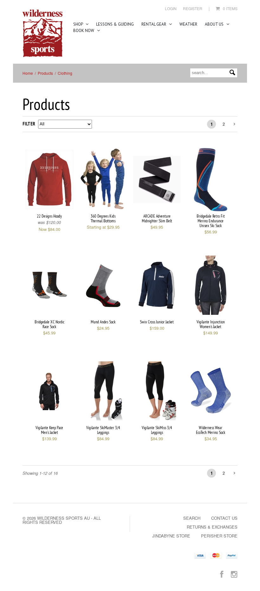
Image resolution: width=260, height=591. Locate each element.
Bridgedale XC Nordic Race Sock (49, 324)
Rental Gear (154, 24)
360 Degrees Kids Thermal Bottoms (103, 218)
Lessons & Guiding (115, 24)
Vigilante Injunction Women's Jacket (211, 324)
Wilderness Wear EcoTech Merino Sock (210, 430)
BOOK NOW (84, 30)
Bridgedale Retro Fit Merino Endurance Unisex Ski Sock (211, 220)
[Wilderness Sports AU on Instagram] (234, 573)
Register (192, 8)
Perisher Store (219, 536)
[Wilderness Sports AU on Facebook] (221, 573)
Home (28, 73)
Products (45, 73)
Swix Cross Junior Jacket (157, 322)
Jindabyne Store (171, 536)
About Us (214, 24)
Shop (78, 24)
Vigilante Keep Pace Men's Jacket (49, 430)
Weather (188, 24)
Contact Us (224, 518)
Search (191, 518)
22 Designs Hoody (49, 216)
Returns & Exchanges (212, 527)
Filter (29, 124)
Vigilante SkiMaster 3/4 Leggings (103, 430)
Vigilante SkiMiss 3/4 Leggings (157, 430)
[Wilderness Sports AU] (42, 33)
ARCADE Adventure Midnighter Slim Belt (157, 218)
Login (171, 8)
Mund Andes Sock (103, 322)
